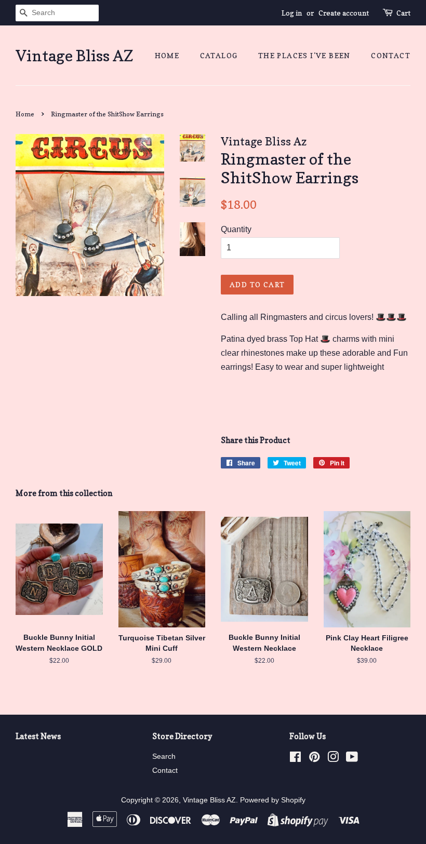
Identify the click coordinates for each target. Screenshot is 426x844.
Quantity (236, 229)
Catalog (219, 55)
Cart (403, 12)
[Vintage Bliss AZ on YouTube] (352, 759)
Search (164, 756)
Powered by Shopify (272, 800)
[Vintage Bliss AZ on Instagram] (333, 759)
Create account (343, 12)
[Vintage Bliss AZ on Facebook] (295, 759)
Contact (390, 55)
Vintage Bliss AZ (75, 55)
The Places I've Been (304, 55)
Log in (292, 12)
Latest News (38, 736)
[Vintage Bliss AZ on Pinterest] (314, 759)
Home (167, 55)
